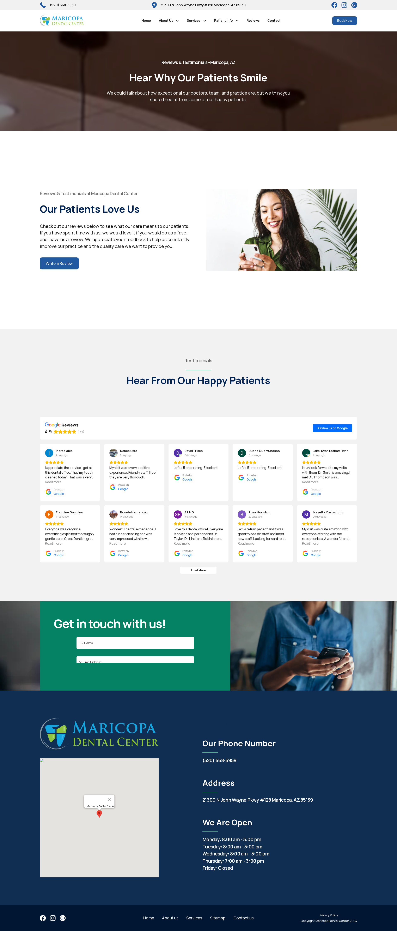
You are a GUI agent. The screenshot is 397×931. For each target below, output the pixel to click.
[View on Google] (49, 453)
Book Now (344, 20)
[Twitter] (344, 5)
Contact (274, 20)
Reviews (253, 20)
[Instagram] (354, 5)
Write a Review (59, 263)
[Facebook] (334, 5)
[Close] (110, 800)
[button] (169, 20)
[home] (62, 21)
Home (146, 20)
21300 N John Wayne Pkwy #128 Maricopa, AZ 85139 (257, 799)
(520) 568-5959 (219, 760)
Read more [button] (53, 482)
